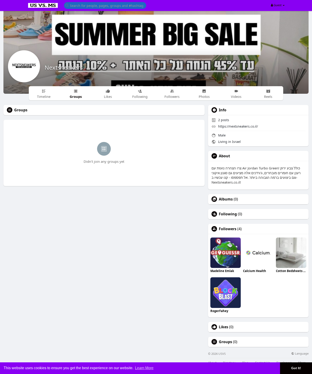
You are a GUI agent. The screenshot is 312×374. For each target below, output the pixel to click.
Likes (223, 327)
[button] (105, 5)
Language (301, 353)
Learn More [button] (144, 368)
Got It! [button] (296, 368)
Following (228, 214)
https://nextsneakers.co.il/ (238, 126)
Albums (226, 199)
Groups (225, 342)
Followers (227, 229)
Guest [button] (277, 5)
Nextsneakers (64, 67)
